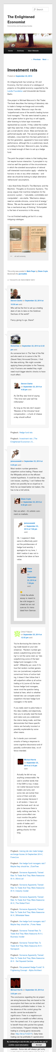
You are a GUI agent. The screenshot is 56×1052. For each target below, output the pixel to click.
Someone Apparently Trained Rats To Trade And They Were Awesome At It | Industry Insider (27, 887)
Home (10, 50)
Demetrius (15, 345)
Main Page (31, 271)
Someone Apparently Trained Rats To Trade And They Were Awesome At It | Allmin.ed (27, 875)
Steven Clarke (16, 300)
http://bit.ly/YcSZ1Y (24, 1033)
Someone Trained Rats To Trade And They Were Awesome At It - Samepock (26, 945)
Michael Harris (30, 759)
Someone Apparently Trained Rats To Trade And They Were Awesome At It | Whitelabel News (27, 912)
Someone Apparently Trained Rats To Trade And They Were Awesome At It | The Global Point (27, 899)
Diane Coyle (43, 271)
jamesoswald (16, 461)
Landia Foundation (15, 91)
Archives (20, 50)
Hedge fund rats (26, 432)
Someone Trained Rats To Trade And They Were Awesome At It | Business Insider (26, 933)
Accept (39, 1044)
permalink (23, 273)
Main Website (33, 50)
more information (21, 1045)
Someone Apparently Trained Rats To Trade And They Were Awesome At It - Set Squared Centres (27, 958)
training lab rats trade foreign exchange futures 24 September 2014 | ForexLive (26, 854)
